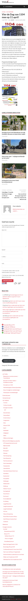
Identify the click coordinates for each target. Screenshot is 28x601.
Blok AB (5, 448)
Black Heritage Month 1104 (10, 544)
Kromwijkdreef (7, 498)
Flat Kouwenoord (7, 460)
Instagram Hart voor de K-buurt (12, 331)
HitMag (19, 599)
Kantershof (6, 476)
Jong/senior (6, 420)
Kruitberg (5, 501)
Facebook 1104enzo (9, 327)
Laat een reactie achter (20, 20)
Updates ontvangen (9, 360)
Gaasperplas (6, 466)
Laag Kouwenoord (8, 506)
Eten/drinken (6, 412)
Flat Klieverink (7, 458)
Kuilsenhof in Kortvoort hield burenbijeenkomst (10, 181)
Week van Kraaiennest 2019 (10, 557)
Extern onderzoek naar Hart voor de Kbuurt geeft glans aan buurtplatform (14, 311)
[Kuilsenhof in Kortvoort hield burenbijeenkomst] (14, 171)
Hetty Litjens (6, 309)
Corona (5, 402)
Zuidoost (5, 521)
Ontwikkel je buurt (9, 541)
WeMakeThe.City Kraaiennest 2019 (12, 559)
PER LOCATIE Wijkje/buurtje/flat (11, 441)
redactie (12, 20)
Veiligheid (5, 433)
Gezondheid (6, 415)
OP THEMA (6, 400)
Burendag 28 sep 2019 (9, 547)
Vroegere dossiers (7, 527)
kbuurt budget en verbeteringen (11, 390)
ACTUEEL (4, 11)
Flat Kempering (9, 11)
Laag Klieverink (7, 503)
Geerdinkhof (6, 468)
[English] (5, 283)
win (5, 410)
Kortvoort (6, 496)
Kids (4, 423)
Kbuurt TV (7, 533)
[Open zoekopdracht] (24, 6)
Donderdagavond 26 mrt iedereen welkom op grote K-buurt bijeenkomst (13, 296)
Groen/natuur (7, 417)
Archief (5, 529)
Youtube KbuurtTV (9, 325)
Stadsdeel (5, 430)
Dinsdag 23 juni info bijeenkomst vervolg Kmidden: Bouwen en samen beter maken (13, 133)
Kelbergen (6, 481)
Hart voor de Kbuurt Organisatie (11, 552)
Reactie (4, 230)
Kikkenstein (6, 483)
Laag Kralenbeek (7, 509)
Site (3, 263)
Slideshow (5, 524)
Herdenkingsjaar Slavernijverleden (12, 387)
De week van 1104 (8, 385)
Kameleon (6, 473)
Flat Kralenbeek (7, 463)
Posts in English (9, 538)
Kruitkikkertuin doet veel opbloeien (12, 569)
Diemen (5, 453)
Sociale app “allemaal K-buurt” (12, 333)
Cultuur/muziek (7, 405)
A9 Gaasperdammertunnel (10, 443)
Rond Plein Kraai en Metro (10, 516)
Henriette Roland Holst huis (10, 471)
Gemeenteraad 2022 (9, 531)
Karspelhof (6, 478)
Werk (4, 435)
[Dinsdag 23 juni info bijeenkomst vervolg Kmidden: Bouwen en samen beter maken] (14, 123)
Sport (4, 428)
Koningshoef (6, 491)
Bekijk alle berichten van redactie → (18, 210)
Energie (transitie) (8, 407)
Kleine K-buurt (7, 488)
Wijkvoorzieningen (8, 438)
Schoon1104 (6, 425)
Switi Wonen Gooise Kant (10, 519)
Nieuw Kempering (8, 514)
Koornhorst (6, 493)
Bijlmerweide (6, 445)
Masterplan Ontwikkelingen (10, 392)
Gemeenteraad (6, 398)
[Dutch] (3, 283)
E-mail (4, 256)
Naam (4, 249)
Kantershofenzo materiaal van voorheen (13, 554)
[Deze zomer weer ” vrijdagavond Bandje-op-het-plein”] (14, 147)
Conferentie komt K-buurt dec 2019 (12, 549)
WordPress (13, 599)
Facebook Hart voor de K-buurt (12, 329)
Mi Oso (5, 511)
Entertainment (6, 395)
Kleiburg (5, 486)
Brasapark (6, 450)
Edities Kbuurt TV (9, 536)
